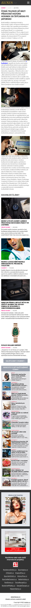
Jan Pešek (16, 8)
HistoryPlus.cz (22, 576)
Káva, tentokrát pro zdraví (18, 403)
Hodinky (3, 8)
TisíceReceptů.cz (21, 582)
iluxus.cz (13, 372)
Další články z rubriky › (15, 361)
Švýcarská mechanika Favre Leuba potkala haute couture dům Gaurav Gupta (18, 375)
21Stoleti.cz (10, 573)
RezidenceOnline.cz (9, 570)
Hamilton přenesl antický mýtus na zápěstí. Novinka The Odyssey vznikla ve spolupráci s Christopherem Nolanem (15, 305)
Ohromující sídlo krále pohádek (18, 432)
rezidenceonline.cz (15, 430)
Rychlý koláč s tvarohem (19, 460)
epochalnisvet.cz (14, 392)
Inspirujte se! (15, 549)
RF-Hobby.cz (26, 602)
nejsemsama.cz (14, 420)
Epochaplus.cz (23, 570)
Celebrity (4, 268)
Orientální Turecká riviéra (19, 422)
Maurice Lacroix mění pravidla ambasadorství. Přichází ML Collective (13, 264)
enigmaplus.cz (14, 382)
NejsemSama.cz (15, 589)
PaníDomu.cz (8, 582)
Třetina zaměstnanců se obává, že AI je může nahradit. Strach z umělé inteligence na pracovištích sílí (19, 451)
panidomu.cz (14, 401)
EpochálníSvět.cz (10, 576)
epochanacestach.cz (15, 468)
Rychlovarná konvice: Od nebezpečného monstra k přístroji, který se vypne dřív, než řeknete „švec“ (19, 442)
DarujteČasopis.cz (23, 586)
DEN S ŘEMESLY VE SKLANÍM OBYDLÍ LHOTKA (20, 470)
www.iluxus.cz (15, 597)
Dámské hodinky (6, 347)
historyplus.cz (14, 478)
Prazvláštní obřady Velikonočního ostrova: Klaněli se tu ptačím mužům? (19, 384)
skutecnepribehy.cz (15, 411)
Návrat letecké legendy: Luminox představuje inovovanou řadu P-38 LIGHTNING (15, 223)
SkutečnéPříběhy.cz (8, 586)
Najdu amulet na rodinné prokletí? (19, 413)
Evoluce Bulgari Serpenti (11, 345)
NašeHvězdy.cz (23, 579)
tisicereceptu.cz (14, 459)
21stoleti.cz (13, 449)
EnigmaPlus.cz (20, 573)
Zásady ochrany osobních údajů (15, 599)
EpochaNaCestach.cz (9, 579)
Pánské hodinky (6, 227)
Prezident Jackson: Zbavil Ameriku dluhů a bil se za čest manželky (19, 480)
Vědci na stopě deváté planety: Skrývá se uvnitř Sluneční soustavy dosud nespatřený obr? (19, 394)
